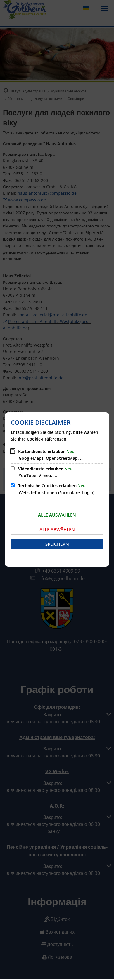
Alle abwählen (57, 529)
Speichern (57, 544)
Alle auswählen (57, 515)
